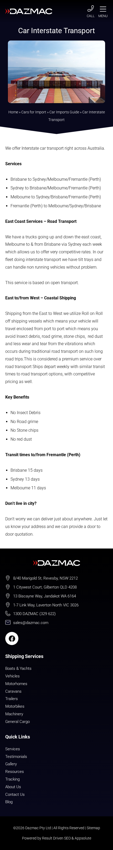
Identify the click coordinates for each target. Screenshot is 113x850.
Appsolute (83, 838)
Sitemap (93, 828)
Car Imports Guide (64, 112)
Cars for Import (33, 112)
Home (13, 112)
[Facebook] (11, 638)
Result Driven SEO (56, 838)
